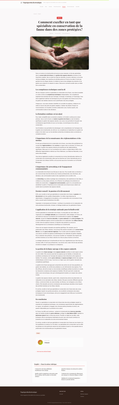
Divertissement (57, 6)
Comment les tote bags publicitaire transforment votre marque (43, 369)
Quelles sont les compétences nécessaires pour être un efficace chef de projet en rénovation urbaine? (46, 375)
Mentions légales (84, 394)
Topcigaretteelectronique (31, 2)
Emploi (64, 6)
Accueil (41, 6)
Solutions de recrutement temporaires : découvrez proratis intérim (70, 378)
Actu (46, 6)
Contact (82, 396)
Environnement (70, 6)
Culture (50, 6)
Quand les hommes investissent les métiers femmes (71, 369)
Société (77, 6)
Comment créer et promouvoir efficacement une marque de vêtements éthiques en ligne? (72, 374)
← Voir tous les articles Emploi (43, 351)
